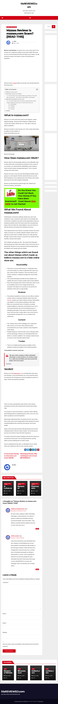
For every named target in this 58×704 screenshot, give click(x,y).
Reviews (13, 105)
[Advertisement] (21, 71)
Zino (15, 41)
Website (5, 632)
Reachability (13, 104)
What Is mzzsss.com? (11, 92)
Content (12, 107)
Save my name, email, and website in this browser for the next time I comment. (21, 645)
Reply (37, 528)
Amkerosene (16, 373)
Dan (6, 493)
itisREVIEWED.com (13, 691)
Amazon (9, 300)
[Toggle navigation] (30, 18)
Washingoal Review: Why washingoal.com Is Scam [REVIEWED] (28, 456)
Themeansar (40, 701)
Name (5, 613)
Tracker (12, 109)
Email (4, 623)
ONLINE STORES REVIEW (7, 484)
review (15, 83)
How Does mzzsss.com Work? (14, 93)
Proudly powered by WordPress (21, 701)
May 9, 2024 (8, 675)
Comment (6, 582)
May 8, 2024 (49, 675)
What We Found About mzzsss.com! (15, 99)
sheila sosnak (15, 536)
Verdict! (8, 110)
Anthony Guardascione (17, 509)
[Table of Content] (37, 89)
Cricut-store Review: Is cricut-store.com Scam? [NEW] (11, 456)
